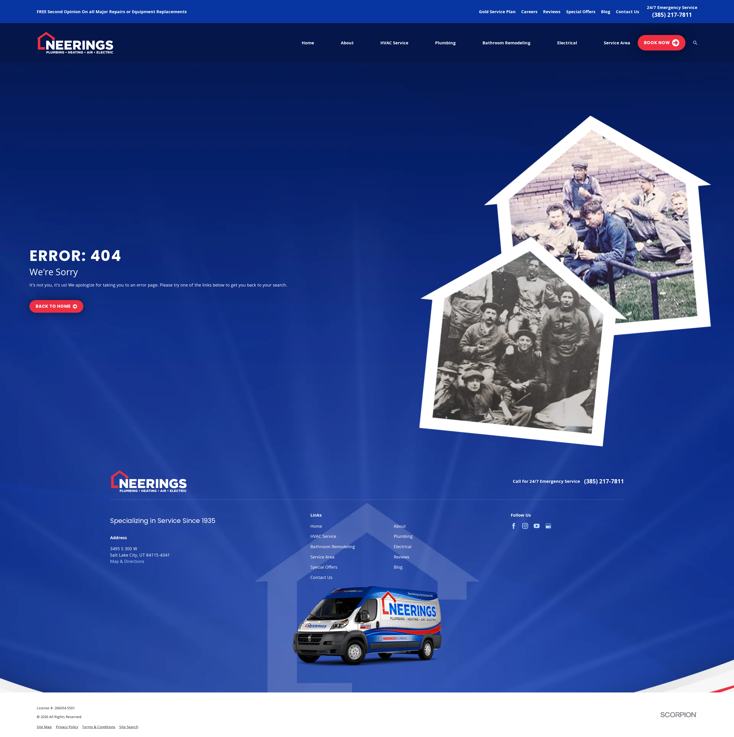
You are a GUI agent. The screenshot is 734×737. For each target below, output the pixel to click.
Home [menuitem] (308, 42)
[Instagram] (525, 526)
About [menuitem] (347, 42)
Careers (529, 11)
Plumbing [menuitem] (445, 42)
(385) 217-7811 (672, 15)
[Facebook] (514, 526)
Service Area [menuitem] (617, 42)
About (400, 526)
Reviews (551, 11)
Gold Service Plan (497, 11)
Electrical (403, 546)
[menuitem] (44, 726)
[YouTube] (537, 526)
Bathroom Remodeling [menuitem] (506, 42)
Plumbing (403, 536)
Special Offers (580, 11)
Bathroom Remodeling (332, 546)
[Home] (75, 43)
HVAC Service (323, 536)
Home (316, 526)
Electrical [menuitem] (567, 42)
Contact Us (627, 11)
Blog (605, 11)
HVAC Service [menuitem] (394, 42)
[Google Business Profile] (548, 526)
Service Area (322, 557)
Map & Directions (127, 561)
